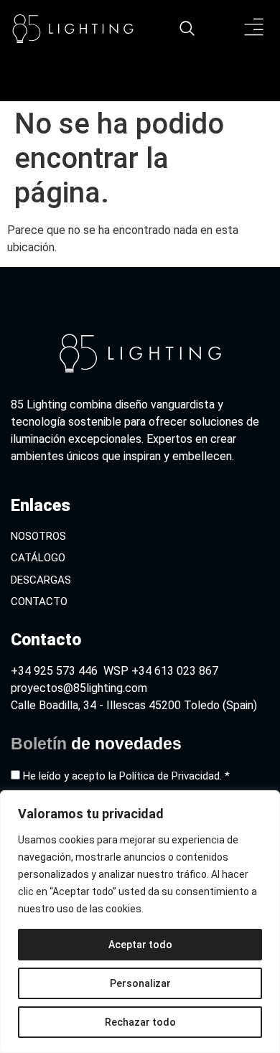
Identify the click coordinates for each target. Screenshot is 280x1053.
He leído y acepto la (126, 775)
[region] (140, 921)
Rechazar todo (140, 1022)
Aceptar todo (140, 944)
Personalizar (140, 983)
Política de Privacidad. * (174, 775)
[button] (254, 29)
